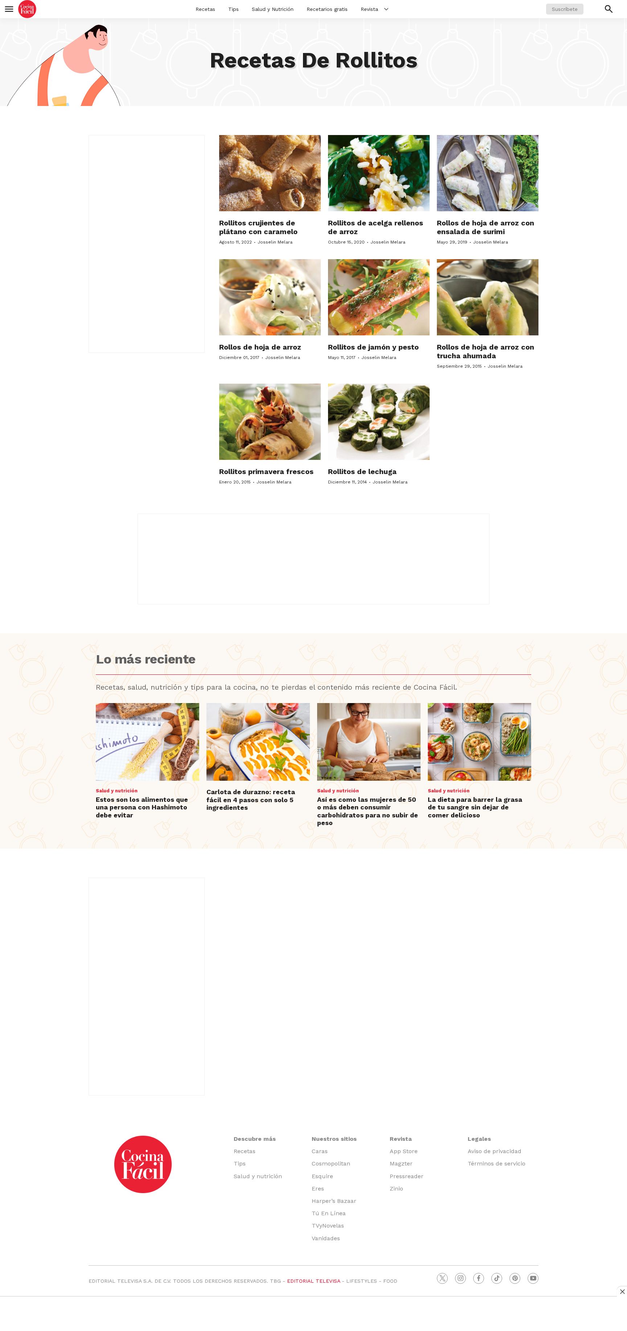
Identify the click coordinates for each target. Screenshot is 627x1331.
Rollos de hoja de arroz (260, 347)
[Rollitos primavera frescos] (270, 422)
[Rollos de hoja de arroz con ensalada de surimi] (487, 173)
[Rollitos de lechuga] (379, 422)
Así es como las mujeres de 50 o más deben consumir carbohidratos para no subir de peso (367, 811)
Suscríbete (565, 9)
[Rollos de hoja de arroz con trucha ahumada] (487, 297)
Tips (233, 9)
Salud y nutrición (117, 790)
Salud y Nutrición (273, 9)
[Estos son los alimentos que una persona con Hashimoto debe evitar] (147, 742)
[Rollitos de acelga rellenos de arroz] (379, 173)
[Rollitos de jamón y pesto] (379, 297)
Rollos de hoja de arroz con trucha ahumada (485, 351)
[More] (386, 9)
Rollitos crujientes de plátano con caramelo (258, 227)
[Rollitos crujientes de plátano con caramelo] (270, 173)
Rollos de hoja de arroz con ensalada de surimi (485, 227)
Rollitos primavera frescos (266, 471)
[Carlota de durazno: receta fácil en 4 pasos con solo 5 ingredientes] (258, 742)
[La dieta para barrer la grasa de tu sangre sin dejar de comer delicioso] (479, 742)
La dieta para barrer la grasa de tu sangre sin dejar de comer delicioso (475, 807)
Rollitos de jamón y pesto (373, 347)
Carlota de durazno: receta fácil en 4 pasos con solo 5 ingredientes (250, 799)
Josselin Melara (275, 242)
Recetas (205, 9)
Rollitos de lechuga (362, 471)
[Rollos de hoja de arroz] (270, 297)
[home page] (27, 9)
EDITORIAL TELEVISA (313, 1281)
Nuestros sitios (334, 1138)
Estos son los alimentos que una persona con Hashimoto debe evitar (142, 807)
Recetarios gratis (327, 9)
